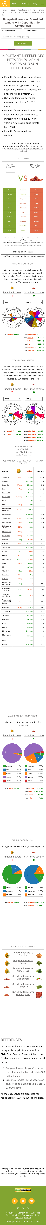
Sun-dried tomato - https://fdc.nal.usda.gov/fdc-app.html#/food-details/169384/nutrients (25, 1084)
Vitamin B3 (6, 518)
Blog (35, 3)
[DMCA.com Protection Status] (23, 1191)
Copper (5, 481)
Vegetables (22, 10)
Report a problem (23, 1217)
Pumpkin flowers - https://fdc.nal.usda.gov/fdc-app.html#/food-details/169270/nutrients (25, 1072)
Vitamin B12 (24, 452)
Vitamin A (5, 571)
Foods (12, 10)
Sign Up (25, 3)
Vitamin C (5, 477)
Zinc (3, 567)
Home (4, 10)
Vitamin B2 (6, 497)
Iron (3, 489)
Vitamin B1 (6, 536)
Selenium (5, 575)
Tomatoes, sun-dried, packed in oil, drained (25, 149)
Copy (30, 252)
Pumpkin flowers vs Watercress (23, 969)
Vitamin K (25, 455)
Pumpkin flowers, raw (31, 146)
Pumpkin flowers (37, 10)
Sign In (15, 3)
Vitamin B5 (6, 547)
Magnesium (6, 522)
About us (10, 1213)
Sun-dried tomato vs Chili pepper (23, 977)
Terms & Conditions (31, 1215)
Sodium (5, 540)
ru (23, 1208)
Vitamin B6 (6, 493)
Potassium (6, 485)
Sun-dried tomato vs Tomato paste (23, 993)
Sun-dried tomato (34, 292)
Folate (4, 551)
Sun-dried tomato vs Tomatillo (23, 985)
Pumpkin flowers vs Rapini (23, 961)
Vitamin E (24, 449)
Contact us (23, 1213)
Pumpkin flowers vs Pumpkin (23, 954)
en (18, 1208)
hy (28, 1208)
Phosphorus (6, 532)
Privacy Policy (12, 1215)
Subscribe (35, 1213)
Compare (8, 12)
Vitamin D (24, 446)
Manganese (6, 514)
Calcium (5, 579)
